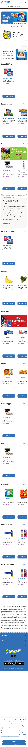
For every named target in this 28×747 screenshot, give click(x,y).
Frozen (4, 443)
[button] (8, 77)
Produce (4, 271)
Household (5, 485)
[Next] (25, 46)
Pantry (3, 364)
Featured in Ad (7, 104)
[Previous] (22, 46)
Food (3, 144)
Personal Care (6, 525)
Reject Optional (14, 744)
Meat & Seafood (7, 231)
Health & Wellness (8, 564)
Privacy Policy (18, 724)
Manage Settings (14, 739)
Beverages (5, 311)
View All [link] (25, 64)
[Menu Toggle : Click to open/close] (25, 2)
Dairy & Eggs (6, 404)
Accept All (14, 741)
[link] (5, 2)
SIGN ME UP (6, 223)
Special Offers (6, 64)
